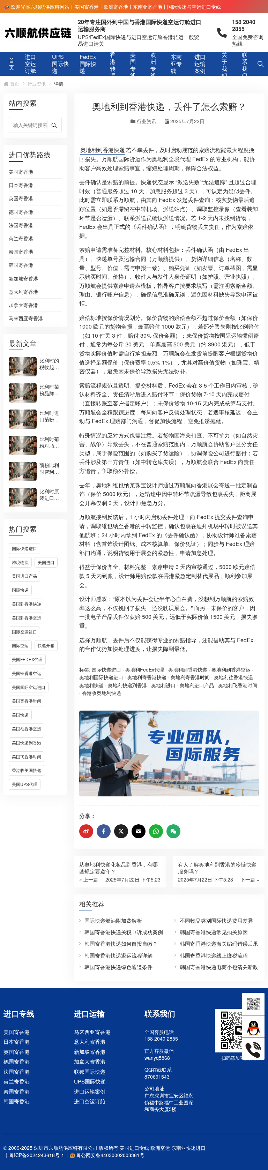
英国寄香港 (21, 198)
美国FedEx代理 (27, 659)
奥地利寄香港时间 (190, 677)
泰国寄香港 (21, 252)
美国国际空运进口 (28, 687)
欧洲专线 (153, 65)
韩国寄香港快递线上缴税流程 (214, 955)
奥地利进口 (163, 685)
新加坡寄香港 (23, 279)
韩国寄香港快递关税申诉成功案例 (123, 932)
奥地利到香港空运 (231, 669)
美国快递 (20, 715)
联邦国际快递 (89, 1071)
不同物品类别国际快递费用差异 (216, 920)
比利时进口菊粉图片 (49, 419)
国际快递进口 (24, 548)
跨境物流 (20, 562)
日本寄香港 (21, 185)
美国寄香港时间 (26, 701)
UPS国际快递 (60, 63)
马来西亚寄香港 (26, 318)
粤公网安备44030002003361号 (110, 1155)
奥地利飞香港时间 (237, 685)
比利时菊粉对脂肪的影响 (49, 445)
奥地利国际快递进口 (101, 677)
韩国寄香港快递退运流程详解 (118, 955)
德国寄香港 (21, 212)
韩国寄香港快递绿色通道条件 (118, 966)
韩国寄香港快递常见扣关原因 (214, 932)
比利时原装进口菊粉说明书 (49, 498)
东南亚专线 (176, 63)
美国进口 (46, 562)
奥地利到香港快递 (102, 150)
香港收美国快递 (26, 770)
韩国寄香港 (21, 265)
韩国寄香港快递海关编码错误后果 (219, 943)
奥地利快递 (91, 685)
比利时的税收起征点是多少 (49, 367)
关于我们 (224, 65)
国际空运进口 (24, 632)
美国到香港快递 (26, 604)
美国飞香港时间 (26, 756)
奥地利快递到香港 (127, 685)
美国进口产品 (24, 576)
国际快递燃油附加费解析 (113, 920)
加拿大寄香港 (23, 305)
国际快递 (20, 590)
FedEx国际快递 (88, 63)
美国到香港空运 (26, 618)
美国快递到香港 (26, 742)
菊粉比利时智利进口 (49, 472)
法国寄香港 (21, 225)
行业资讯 (37, 84)
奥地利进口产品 (197, 685)
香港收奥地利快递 (101, 692)
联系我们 (244, 65)
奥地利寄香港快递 (146, 677)
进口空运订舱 (30, 63)
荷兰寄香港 (21, 238)
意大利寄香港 (23, 292)
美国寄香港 (21, 172)
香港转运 (113, 65)
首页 (11, 63)
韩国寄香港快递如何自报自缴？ (121, 943)
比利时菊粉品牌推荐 (49, 393)
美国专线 (133, 65)
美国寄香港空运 (26, 673)
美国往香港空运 (26, 729)
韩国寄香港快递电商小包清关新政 (219, 966)
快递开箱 (46, 645)
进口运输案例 (200, 63)
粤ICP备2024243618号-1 (36, 1155)
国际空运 (20, 645)
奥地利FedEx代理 (144, 669)
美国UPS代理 (24, 784)
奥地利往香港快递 (233, 677)
